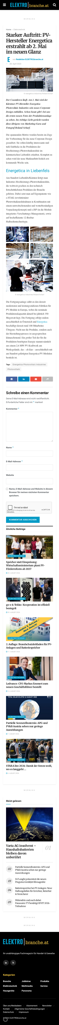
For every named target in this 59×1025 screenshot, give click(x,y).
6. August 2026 (13, 773)
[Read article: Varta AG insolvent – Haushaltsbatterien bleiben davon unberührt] (29, 824)
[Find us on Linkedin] (6, 962)
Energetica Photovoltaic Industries (29, 364)
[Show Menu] (4, 5)
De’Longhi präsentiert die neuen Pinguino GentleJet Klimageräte (30, 881)
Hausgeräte (8, 990)
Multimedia (27, 986)
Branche (7, 981)
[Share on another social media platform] (47, 379)
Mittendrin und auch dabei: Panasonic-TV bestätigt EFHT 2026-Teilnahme (32, 903)
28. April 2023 (15, 63)
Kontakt (6, 1008)
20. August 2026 (13, 573)
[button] (5, 1019)
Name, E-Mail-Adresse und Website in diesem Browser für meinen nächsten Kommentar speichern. (31, 492)
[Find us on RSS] (13, 962)
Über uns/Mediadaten (12, 1005)
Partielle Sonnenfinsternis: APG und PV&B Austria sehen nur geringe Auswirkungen (27, 726)
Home (8, 29)
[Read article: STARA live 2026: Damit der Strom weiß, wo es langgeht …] (29, 751)
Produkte (44, 981)
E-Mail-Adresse (14, 461)
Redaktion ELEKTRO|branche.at (29, 59)
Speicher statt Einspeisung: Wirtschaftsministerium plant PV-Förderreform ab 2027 (25, 565)
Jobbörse (26, 981)
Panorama (27, 990)
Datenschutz (8, 1012)
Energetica (42, 321)
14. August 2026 (13, 691)
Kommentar (12, 408)
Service (44, 986)
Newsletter (47, 1005)
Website (10, 475)
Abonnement (31, 1005)
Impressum (24, 1012)
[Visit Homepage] (29, 5)
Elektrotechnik (19, 29)
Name (10, 447)
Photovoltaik (14, 369)
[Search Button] (54, 5)
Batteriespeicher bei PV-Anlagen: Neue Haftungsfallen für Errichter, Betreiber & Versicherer (33, 891)
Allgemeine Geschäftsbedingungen (30, 1008)
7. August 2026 (13, 734)
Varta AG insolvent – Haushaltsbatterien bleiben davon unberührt (21, 851)
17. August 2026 (13, 652)
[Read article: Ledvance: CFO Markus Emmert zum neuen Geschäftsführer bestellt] (29, 668)
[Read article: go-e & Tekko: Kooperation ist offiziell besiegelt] (29, 590)
